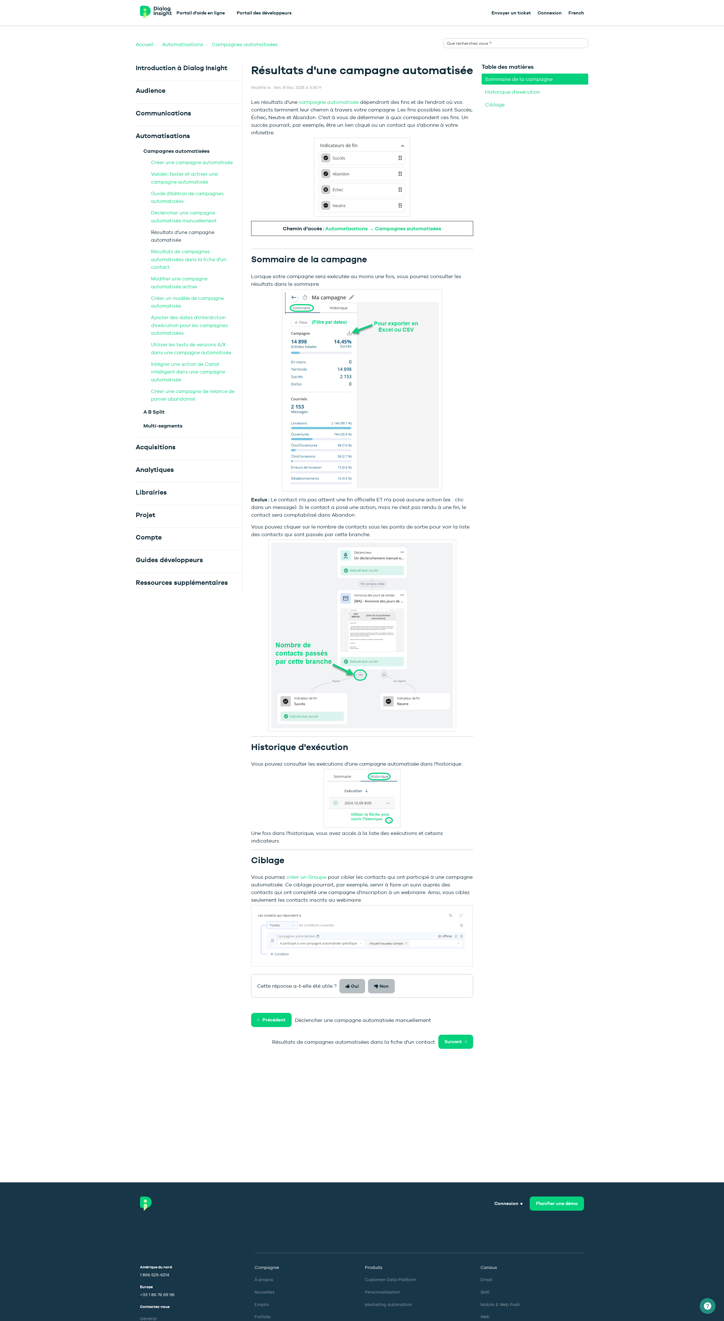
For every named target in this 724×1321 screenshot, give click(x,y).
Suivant (453, 1041)
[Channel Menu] (708, 1306)
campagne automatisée (329, 102)
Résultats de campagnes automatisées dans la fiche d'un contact (189, 259)
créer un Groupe (306, 877)
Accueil (145, 44)
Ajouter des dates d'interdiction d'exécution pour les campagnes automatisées (189, 325)
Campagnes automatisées (245, 44)
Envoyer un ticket (511, 13)
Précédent (273, 1020)
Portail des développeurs (264, 13)
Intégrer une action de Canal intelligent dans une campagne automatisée (188, 372)
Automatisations (182, 44)
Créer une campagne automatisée (192, 162)
